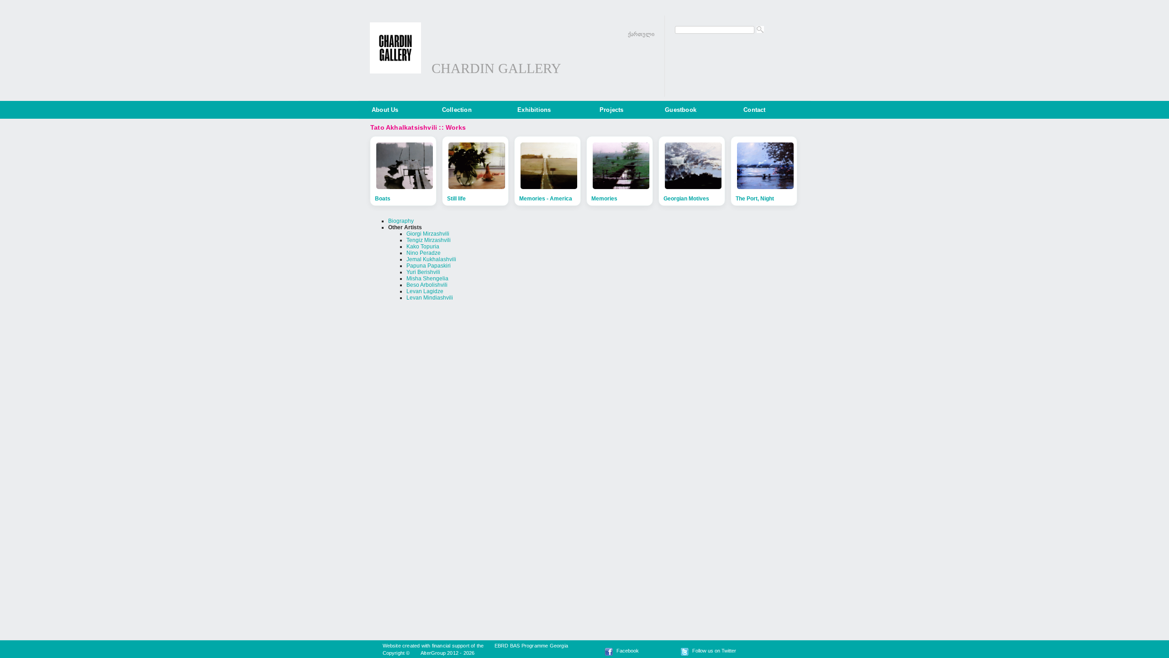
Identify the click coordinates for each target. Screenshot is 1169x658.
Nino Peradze (423, 253)
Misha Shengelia (427, 278)
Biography (401, 221)
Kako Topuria (422, 246)
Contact (754, 109)
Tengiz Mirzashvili (428, 240)
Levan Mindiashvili (429, 298)
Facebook (627, 650)
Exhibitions (534, 109)
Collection (457, 109)
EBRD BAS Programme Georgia (531, 645)
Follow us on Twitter (714, 650)
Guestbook (680, 109)
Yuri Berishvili (423, 272)
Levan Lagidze (424, 291)
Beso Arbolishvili (427, 285)
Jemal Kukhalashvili (431, 259)
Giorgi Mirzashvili (427, 234)
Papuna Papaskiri (428, 266)
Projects (612, 109)
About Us (385, 109)
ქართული (641, 34)
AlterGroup (433, 653)
